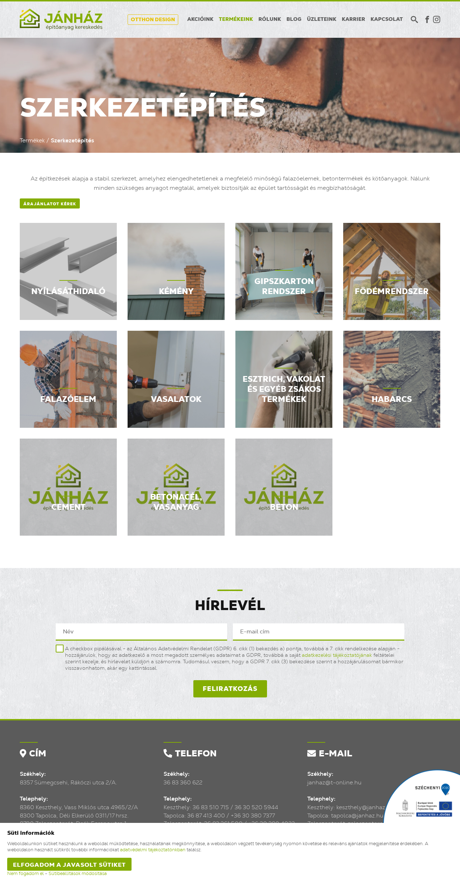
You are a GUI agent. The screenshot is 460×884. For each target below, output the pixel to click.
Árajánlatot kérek (49, 204)
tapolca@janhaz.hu (357, 816)
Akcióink (200, 19)
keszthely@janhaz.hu (365, 807)
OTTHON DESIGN (153, 19)
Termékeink (236, 19)
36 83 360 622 (183, 782)
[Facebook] (427, 19)
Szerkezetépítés (72, 140)
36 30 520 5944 (256, 807)
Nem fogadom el (25, 873)
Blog (294, 19)
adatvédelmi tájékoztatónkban (152, 850)
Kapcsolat (387, 19)
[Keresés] (414, 19)
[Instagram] (436, 19)
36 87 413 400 (206, 816)
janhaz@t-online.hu (334, 782)
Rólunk (269, 19)
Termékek (32, 140)
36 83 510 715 (211, 807)
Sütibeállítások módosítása (78, 873)
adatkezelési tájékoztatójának (337, 655)
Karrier (353, 19)
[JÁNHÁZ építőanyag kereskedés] (61, 19)
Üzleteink (321, 19)
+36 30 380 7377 (253, 816)
